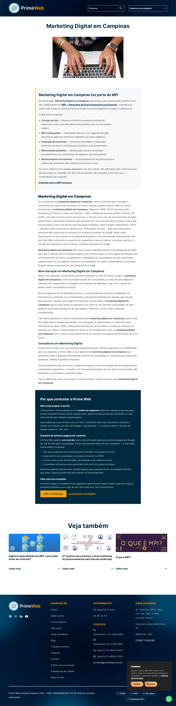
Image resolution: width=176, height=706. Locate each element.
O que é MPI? (123, 557)
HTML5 (122, 693)
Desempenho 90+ (137, 699)
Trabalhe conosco (60, 646)
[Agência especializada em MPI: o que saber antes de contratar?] (34, 543)
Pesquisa (55, 652)
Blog (53, 640)
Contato (55, 659)
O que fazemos (58, 622)
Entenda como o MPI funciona (55, 182)
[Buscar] (120, 8)
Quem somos (57, 615)
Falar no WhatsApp (53, 493)
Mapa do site (57, 677)
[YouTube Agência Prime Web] (26, 616)
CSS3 (135, 693)
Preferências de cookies (62, 671)
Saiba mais (15, 568)
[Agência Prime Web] (26, 12)
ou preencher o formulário (82, 493)
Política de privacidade (63, 665)
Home (54, 609)
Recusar (151, 684)
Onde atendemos (59, 634)
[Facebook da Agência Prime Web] (10, 616)
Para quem (56, 628)
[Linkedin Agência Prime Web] (21, 616)
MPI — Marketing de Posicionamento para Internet (89, 104)
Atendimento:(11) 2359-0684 (108, 644)
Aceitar (137, 684)
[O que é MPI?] (141, 543)
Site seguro (150, 693)
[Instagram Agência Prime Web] (15, 616)
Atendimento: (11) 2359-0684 (108, 634)
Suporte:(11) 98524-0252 (110, 650)
